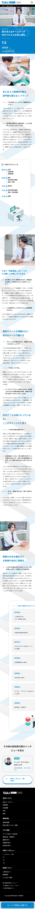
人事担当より (7, 872)
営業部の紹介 (7, 843)
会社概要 (5, 808)
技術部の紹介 (7, 845)
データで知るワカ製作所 (10, 834)
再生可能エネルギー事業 (10, 825)
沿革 (4, 811)
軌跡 (4, 813)
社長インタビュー (8, 802)
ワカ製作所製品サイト (8, 888)
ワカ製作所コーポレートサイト (11, 885)
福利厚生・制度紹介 (9, 837)
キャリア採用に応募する (17, 905)
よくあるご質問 (7, 877)
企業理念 (5, 805)
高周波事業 (6, 822)
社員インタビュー (10, 5)
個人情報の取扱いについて (10, 883)
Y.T (3, 857)
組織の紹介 (6, 840)
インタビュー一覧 (8, 854)
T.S (4, 860)
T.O (4, 863)
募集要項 (5, 874)
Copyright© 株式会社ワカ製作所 (13, 895)
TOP (3, 5)
